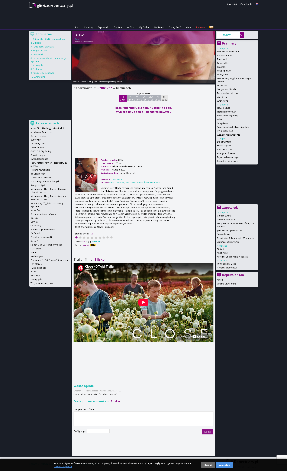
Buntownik (222, 59)
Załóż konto (246, 4)
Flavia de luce (223, 107)
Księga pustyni (224, 70)
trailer (112, 81)
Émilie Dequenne (152, 182)
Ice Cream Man (224, 149)
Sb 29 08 (164, 98)
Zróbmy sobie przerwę (228, 241)
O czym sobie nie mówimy (43, 214)
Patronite (200, 27)
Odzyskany (222, 123)
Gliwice (225, 35)
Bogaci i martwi (224, 55)
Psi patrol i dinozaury (227, 161)
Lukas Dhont (88, 41)
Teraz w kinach (47, 123)
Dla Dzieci (159, 27)
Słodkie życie (36, 256)
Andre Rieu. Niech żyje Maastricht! (47, 128)
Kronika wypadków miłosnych (44, 181)
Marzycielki (222, 74)
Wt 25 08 (137, 98)
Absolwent (222, 252)
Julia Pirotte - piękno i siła (229, 230)
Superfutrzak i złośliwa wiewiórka (233, 127)
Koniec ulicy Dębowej (227, 115)
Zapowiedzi (103, 27)
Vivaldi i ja (222, 97)
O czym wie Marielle (226, 89)
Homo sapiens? (224, 145)
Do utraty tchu (224, 141)
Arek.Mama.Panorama (228, 51)
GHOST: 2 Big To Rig (40, 151)
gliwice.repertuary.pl (55, 5)
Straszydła (38, 65)
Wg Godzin (144, 27)
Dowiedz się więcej (63, 466)
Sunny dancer (223, 234)
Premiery (88, 27)
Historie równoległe (226, 111)
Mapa (188, 27)
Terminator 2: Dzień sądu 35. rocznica (235, 238)
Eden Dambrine (117, 182)
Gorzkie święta (224, 215)
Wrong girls (222, 100)
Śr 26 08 (143, 98)
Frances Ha (222, 63)
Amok (220, 279)
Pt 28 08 (157, 98)
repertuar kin (85, 81)
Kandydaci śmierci (226, 153)
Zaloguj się (232, 4)
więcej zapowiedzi (228, 267)
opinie (119, 81)
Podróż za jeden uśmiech (42, 229)
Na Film (130, 27)
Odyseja (37, 42)
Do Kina (118, 27)
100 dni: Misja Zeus (226, 263)
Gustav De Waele (134, 182)
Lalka (219, 119)
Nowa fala (222, 85)
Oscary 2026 (175, 27)
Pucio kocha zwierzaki (227, 93)
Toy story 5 (36, 263)
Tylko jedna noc (225, 130)
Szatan (33, 252)
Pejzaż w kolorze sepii (228, 157)
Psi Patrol (37, 69)
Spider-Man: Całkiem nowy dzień (49, 39)
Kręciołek (221, 66)
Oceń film (95, 241)
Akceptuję (224, 465)
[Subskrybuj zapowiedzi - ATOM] (211, 27)
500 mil (220, 249)
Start (77, 27)
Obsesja (34, 217)
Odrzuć (208, 465)
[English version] (257, 4)
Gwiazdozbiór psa (226, 219)
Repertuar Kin (233, 275)
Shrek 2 (34, 241)
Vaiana (33, 271)
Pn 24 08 (130, 98)
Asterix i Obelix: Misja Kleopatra (232, 256)
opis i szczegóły (100, 81)
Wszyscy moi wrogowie (228, 134)
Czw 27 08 (150, 98)
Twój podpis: (80, 431)
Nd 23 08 (123, 98)
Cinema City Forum (226, 283)
